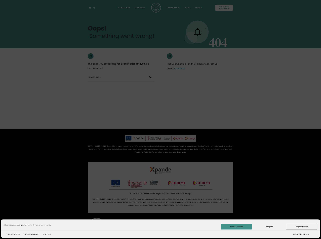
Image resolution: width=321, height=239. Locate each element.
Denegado (269, 227)
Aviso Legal (47, 234)
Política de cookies (13, 234)
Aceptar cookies (236, 227)
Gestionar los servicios (301, 234)
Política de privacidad (31, 234)
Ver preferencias (301, 227)
